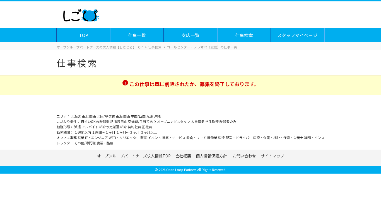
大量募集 (198, 121)
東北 (85, 116)
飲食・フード (196, 137)
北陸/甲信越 (106, 116)
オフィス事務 (67, 137)
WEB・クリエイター (124, 137)
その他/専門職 (85, 142)
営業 (81, 137)
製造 (222, 137)
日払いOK (88, 121)
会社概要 (183, 156)
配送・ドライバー (239, 137)
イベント (155, 137)
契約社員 (135, 126)
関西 (127, 116)
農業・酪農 (105, 142)
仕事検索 (244, 35)
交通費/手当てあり (142, 121)
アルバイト (90, 126)
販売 (144, 137)
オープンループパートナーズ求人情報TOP (134, 156)
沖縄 (157, 116)
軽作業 (212, 137)
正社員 (147, 126)
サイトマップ (272, 156)
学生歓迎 (212, 121)
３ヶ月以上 (148, 132)
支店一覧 (190, 35)
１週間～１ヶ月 (104, 132)
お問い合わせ (244, 156)
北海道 (76, 116)
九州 (150, 116)
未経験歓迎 (105, 121)
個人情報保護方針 (212, 156)
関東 (93, 116)
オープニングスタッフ (174, 121)
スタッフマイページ (297, 35)
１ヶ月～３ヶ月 (128, 132)
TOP (83, 35)
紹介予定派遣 (109, 126)
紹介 (124, 126)
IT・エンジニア (97, 137)
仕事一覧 (137, 35)
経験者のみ (228, 121)
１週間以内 (83, 132)
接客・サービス (174, 137)
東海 (119, 116)
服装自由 (121, 121)
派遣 (78, 126)
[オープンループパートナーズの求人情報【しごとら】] (81, 14)
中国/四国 (138, 116)
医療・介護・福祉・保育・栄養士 (278, 137)
